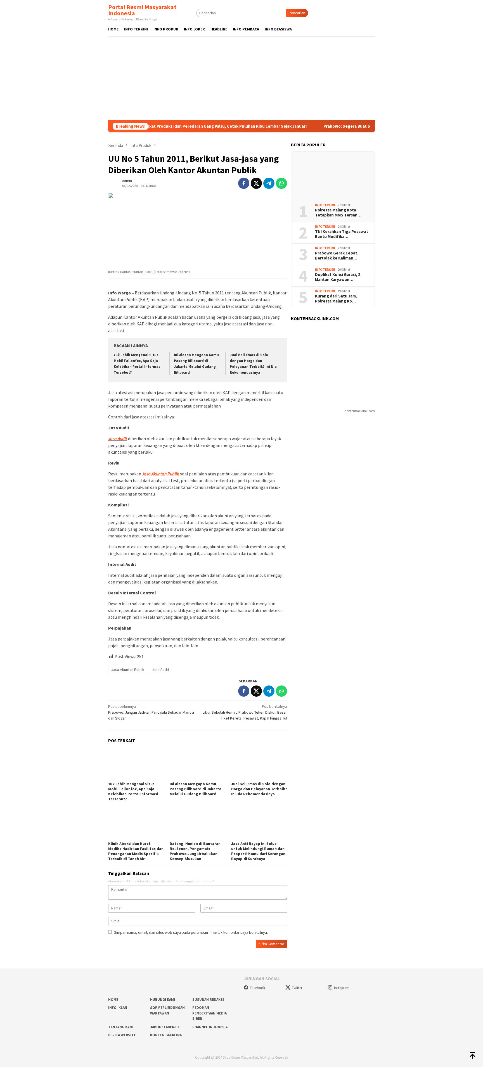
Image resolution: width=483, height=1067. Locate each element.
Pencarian (297, 12)
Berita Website (122, 1035)
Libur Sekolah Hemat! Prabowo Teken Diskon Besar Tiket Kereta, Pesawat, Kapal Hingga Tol (245, 712)
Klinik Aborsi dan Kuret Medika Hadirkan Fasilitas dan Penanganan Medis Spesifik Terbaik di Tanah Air (136, 851)
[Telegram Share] (268, 183)
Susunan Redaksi (208, 999)
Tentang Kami (120, 1027)
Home (113, 999)
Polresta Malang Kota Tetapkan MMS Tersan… (338, 213)
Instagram (341, 987)
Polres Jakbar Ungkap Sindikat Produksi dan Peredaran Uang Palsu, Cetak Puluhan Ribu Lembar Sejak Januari (174, 126)
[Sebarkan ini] (243, 183)
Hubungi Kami (162, 999)
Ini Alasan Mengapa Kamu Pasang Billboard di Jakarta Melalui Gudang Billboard (195, 788)
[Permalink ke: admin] (113, 182)
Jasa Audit (117, 438)
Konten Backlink (166, 1035)
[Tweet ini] (256, 183)
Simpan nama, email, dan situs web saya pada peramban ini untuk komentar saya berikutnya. (191, 932)
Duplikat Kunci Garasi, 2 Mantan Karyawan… (337, 277)
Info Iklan (117, 1007)
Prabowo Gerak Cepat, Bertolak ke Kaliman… (337, 256)
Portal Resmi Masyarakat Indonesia (142, 10)
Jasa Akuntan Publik (160, 474)
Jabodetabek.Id (164, 1027)
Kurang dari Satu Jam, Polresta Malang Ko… (336, 299)
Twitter (297, 987)
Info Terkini (325, 205)
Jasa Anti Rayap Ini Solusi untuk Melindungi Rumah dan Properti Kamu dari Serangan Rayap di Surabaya (258, 851)
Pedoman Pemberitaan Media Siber (209, 1013)
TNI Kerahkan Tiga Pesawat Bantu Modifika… (341, 234)
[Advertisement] (241, 78)
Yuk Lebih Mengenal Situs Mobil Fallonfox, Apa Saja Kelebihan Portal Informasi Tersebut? (133, 791)
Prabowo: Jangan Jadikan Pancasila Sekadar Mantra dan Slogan (151, 712)
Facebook (257, 987)
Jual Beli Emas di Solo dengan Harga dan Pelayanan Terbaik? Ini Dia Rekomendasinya (259, 788)
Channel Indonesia (210, 1027)
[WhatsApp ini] (281, 183)
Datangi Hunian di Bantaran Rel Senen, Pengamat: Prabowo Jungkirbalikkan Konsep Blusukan (195, 851)
